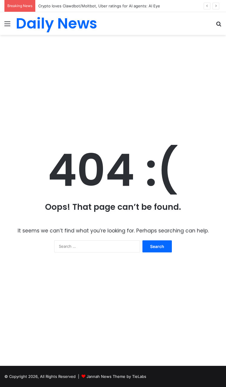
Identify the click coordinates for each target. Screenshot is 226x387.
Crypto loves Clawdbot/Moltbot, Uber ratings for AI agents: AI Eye (99, 6)
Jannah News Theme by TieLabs (116, 376)
